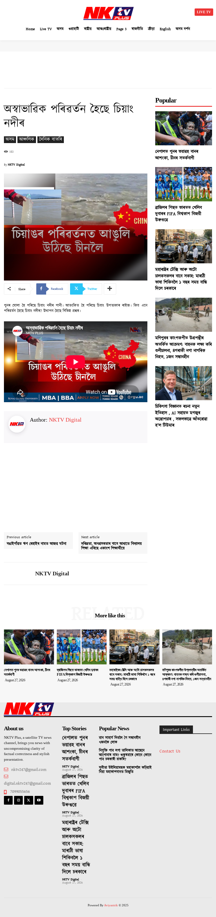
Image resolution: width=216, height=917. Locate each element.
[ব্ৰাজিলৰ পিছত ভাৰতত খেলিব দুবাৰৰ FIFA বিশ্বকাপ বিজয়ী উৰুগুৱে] (183, 184)
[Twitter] (28, 800)
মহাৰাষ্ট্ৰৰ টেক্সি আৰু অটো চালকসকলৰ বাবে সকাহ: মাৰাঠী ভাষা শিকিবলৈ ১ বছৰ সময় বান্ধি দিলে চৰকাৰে (181, 279)
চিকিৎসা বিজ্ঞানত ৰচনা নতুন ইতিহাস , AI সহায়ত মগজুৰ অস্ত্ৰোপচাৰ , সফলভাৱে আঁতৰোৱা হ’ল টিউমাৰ (181, 416)
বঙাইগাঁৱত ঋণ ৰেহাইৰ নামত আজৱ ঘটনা (36, 544)
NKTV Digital (16, 165)
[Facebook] (8, 800)
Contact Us (169, 751)
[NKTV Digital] (17, 573)
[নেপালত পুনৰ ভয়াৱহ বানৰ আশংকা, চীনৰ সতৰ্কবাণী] (183, 128)
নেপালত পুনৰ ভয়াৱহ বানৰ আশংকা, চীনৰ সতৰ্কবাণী (176, 154)
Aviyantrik (111, 905)
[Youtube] (39, 800)
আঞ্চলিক (26, 139)
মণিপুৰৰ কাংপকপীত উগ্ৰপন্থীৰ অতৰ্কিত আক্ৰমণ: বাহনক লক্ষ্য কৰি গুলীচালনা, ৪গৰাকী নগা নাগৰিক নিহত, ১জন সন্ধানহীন (183, 347)
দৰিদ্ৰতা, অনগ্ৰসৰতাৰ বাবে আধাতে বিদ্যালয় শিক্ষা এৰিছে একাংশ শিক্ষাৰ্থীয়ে (111, 546)
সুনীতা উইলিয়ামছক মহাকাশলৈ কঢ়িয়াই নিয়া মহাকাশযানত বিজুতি (125, 770)
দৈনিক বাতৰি (50, 139)
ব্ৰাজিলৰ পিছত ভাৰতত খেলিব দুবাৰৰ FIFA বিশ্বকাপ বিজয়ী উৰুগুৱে (178, 214)
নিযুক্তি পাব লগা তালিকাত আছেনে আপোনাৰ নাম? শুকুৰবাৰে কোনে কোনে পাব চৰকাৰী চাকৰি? (125, 755)
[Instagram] (18, 800)
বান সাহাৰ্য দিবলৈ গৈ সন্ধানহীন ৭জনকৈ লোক (120, 740)
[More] (110, 289)
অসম (10, 139)
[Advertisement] (53, 11)
